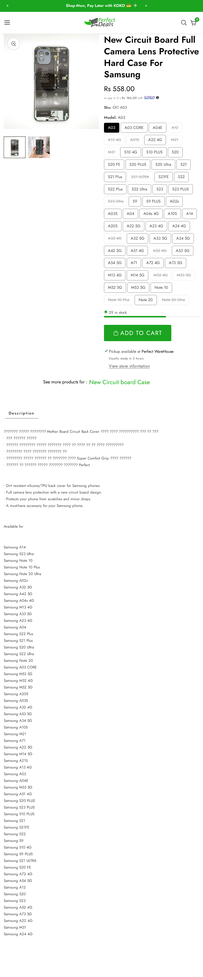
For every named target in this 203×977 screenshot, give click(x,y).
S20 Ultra (163, 166)
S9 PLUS (154, 202)
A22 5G (134, 227)
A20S (115, 227)
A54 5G (115, 264)
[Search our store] (185, 22)
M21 (176, 141)
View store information (129, 366)
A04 (132, 215)
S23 (161, 190)
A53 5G (183, 252)
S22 (183, 178)
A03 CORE (134, 129)
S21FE (165, 178)
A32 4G (115, 239)
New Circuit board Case (119, 382)
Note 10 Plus (118, 301)
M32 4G (160, 276)
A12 (176, 129)
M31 (113, 153)
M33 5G (184, 276)
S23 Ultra (116, 202)
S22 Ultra (139, 190)
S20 (177, 153)
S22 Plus (115, 190)
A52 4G (160, 252)
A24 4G (179, 227)
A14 (191, 215)
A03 (113, 129)
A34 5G (183, 239)
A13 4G (114, 141)
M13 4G (115, 276)
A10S (174, 215)
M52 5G (115, 289)
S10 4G (130, 153)
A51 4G (137, 252)
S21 (185, 166)
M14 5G (138, 276)
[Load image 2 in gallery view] (39, 147)
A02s (176, 202)
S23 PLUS (180, 190)
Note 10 (161, 289)
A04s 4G (151, 215)
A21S (136, 141)
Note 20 (146, 301)
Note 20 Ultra (173, 301)
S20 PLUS (138, 166)
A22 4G (155, 141)
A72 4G (153, 264)
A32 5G (138, 239)
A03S (115, 215)
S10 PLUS (154, 153)
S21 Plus (115, 178)
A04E (159, 129)
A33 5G (160, 239)
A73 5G (175, 264)
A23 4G (156, 227)
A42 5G (115, 252)
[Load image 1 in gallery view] (14, 147)
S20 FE (114, 166)
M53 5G (138, 289)
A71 (135, 264)
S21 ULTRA (141, 178)
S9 (136, 202)
